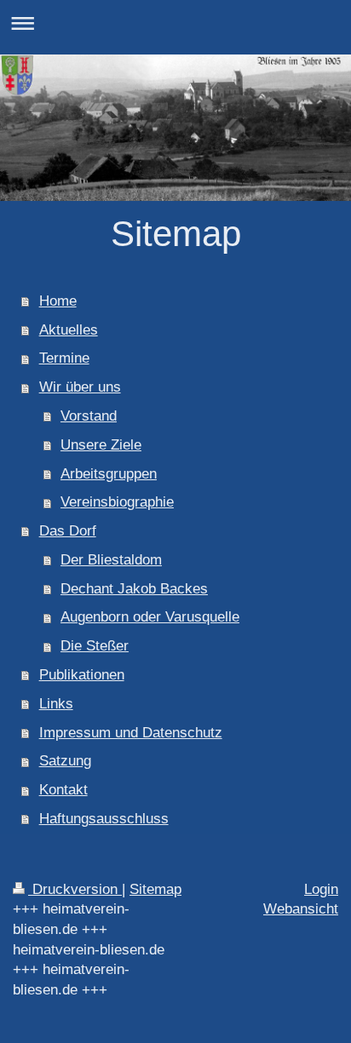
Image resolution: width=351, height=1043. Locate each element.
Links (56, 704)
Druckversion (75, 889)
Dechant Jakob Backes (134, 589)
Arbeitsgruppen (108, 474)
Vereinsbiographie (117, 502)
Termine (64, 358)
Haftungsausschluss (104, 819)
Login (321, 889)
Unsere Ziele (100, 445)
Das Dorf (67, 531)
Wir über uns (80, 387)
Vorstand (88, 416)
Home (58, 301)
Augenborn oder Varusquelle (149, 617)
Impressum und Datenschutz (130, 733)
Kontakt (63, 790)
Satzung (65, 761)
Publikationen (81, 675)
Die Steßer (94, 646)
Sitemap (155, 889)
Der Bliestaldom (111, 560)
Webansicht (300, 909)
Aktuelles (68, 330)
